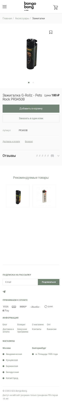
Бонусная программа (22, 330)
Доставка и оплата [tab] (11, 141)
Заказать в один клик (31, 118)
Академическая (14, 354)
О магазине (38, 324)
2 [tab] (33, 82)
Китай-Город (12, 378)
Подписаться (49, 282)
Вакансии (51, 329)
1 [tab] (28, 82)
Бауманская (12, 366)
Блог (5, 324)
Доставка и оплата (8, 330)
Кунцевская (12, 360)
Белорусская (12, 372)
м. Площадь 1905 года (46, 354)
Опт (48, 324)
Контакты (36, 329)
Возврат (21, 324)
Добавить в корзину (31, 108)
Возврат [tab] (29, 141)
